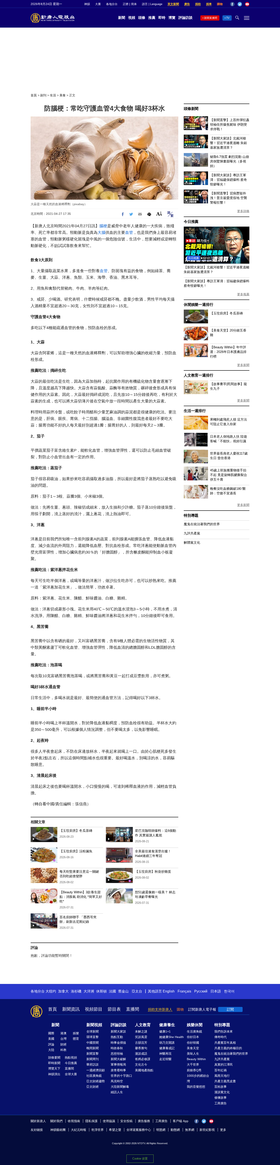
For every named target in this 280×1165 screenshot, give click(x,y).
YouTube (247, 4)
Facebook (232, 4)
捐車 (209, 4)
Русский (200, 991)
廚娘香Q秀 (194, 1070)
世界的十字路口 (121, 1075)
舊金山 (123, 991)
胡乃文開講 (167, 1042)
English (169, 991)
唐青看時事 (118, 1070)
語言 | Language (152, 4)
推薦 (151, 17)
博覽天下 (54, 1068)
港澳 (63, 1033)
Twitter (240, 4)
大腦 (101, 232)
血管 (129, 232)
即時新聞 (54, 1063)
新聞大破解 (118, 1059)
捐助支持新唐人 (160, 1009)
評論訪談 (185, 17)
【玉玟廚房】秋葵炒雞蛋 (153, 871)
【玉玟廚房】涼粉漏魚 (76, 851)
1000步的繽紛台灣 (198, 1078)
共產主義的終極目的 (228, 1048)
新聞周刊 (92, 1059)
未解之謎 (141, 1031)
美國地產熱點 (144, 1070)
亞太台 (137, 991)
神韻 (87, 4)
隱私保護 (91, 1121)
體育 (76, 1038)
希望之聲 (115, 1130)
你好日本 (193, 1037)
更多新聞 (243, 365)
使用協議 (109, 1121)
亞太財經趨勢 (95, 1081)
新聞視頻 (94, 1025)
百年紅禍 (220, 1070)
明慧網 (160, 1130)
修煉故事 (220, 1097)
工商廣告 (220, 1103)
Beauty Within (196, 1059)
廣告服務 (144, 1121)
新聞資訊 (71, 1009)
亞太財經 (92, 1086)
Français (184, 991)
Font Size (159, 214)
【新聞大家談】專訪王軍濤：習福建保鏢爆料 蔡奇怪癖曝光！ (228, 179)
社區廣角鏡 (94, 1075)
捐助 (198, 4)
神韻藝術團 (58, 1130)
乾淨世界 (97, 1130)
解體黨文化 (192, 542)
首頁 (34, 95)
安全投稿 (126, 1121)
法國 (112, 991)
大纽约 (51, 991)
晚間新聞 (92, 1048)
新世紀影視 (207, 1130)
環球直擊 (92, 1037)
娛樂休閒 (195, 1025)
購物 (220, 4)
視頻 (131, 17)
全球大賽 (71, 1074)
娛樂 (76, 1033)
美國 (51, 1038)
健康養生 (167, 1025)
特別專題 (191, 515)
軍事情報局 (118, 1064)
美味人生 (193, 1053)
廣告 (187, 4)
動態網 (175, 1130)
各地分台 (111, 4)
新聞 (121, 17)
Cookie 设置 (140, 1158)
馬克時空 (117, 1081)
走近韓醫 (165, 1059)
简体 (134, 4)
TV (227, 17)
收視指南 (74, 1121)
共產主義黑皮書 (225, 1081)
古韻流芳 (141, 1042)
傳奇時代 (220, 1037)
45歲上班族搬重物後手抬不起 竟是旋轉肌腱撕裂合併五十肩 (228, 474)
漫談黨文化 (222, 1092)
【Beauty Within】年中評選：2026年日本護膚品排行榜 (228, 351)
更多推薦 (243, 294)
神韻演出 (54, 1074)
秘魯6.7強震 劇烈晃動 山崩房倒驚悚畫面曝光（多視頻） (229, 161)
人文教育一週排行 (198, 375)
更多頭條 (243, 211)
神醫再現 (165, 1053)
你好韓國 (193, 1042)
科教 (63, 1050)
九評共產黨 (192, 533)
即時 (161, 17)
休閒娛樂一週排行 (198, 305)
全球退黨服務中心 (138, 1130)
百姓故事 (220, 1086)
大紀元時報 (78, 1130)
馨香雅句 (141, 1048)
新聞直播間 (210, 17)
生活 (53, 95)
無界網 (189, 1130)
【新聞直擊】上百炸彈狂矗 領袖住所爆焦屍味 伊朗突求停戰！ (229, 124)
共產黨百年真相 (225, 1042)
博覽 (171, 17)
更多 (223, 1130)
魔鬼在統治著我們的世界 (202, 524)
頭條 (141, 17)
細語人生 (117, 1092)
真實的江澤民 (223, 1064)
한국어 (229, 991)
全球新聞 (92, 1031)
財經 (63, 1044)
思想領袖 (117, 1053)
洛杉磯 (76, 991)
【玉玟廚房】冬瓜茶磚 (76, 830)
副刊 (43, 95)
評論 (51, 1044)
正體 (125, 4)
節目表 (114, 1009)
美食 (63, 95)
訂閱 (230, 1009)
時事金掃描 (118, 1042)
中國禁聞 (92, 1042)
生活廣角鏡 (194, 1031)
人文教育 (143, 1025)
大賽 (98, 4)
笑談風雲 (141, 1037)
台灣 (63, 1038)
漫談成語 (141, 1053)
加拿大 (63, 991)
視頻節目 (93, 1009)
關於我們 (56, 1121)
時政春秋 (117, 1048)
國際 (51, 1033)
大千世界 (193, 1064)
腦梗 (103, 226)
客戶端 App (180, 1121)
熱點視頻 (71, 1057)
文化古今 (141, 1064)
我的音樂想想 (196, 1086)
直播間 (132, 1009)
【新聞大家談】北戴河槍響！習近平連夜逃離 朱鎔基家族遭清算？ (228, 142)
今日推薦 (191, 222)
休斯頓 (101, 991)
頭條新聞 (191, 109)
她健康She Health (171, 1037)
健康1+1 (165, 1031)
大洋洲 (89, 991)
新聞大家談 (118, 1031)
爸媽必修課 (142, 1059)
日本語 (215, 991)
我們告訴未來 (223, 1031)
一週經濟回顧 (95, 1070)
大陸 (51, 1050)
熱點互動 (117, 1037)
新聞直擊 (92, 1053)
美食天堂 (193, 1048)
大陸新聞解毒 (120, 1086)
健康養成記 (167, 1048)
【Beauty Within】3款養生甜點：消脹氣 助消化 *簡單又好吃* (81, 896)
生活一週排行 (195, 411)
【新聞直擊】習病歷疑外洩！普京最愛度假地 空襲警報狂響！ (228, 197)
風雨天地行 (222, 1075)
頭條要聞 (54, 1057)
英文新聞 (173, 4)
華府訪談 (92, 1064)
